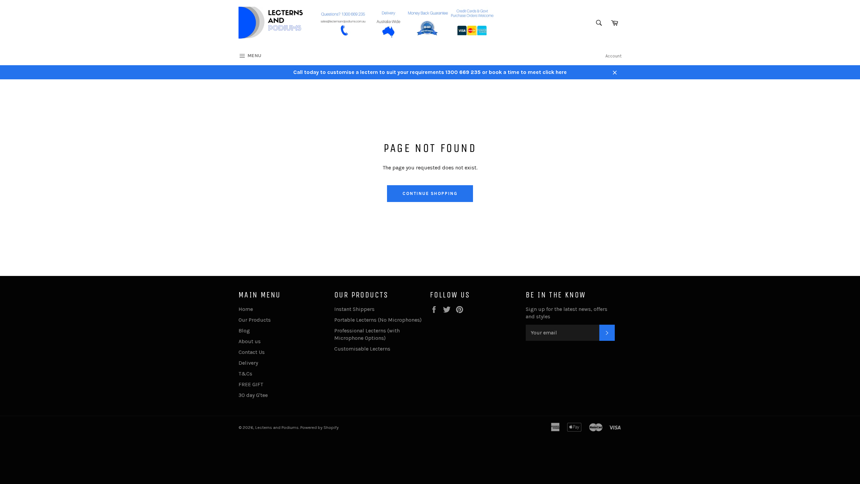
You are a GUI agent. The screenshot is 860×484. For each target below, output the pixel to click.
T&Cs (245, 373)
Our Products (255, 320)
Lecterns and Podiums (277, 427)
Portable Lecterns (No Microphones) (378, 320)
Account (613, 55)
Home (246, 309)
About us (250, 341)
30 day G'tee (253, 395)
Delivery (248, 363)
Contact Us (252, 352)
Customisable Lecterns (362, 349)
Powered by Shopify (319, 427)
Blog (244, 330)
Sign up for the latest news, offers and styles (566, 313)
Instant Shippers (354, 309)
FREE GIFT (251, 384)
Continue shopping (429, 193)
